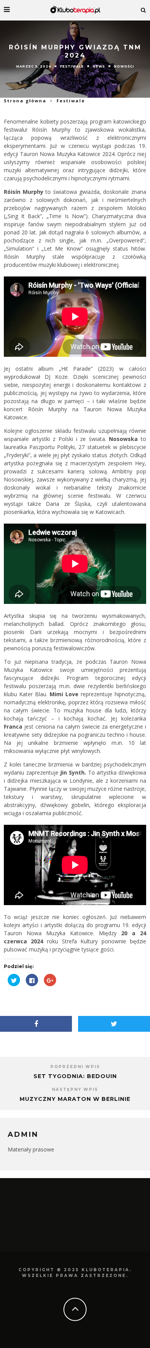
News (99, 66)
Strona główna (25, 100)
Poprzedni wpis (75, 1066)
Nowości (124, 66)
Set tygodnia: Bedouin (75, 1076)
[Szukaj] (143, 9)
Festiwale (72, 66)
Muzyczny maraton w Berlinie (75, 1098)
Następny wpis (75, 1089)
